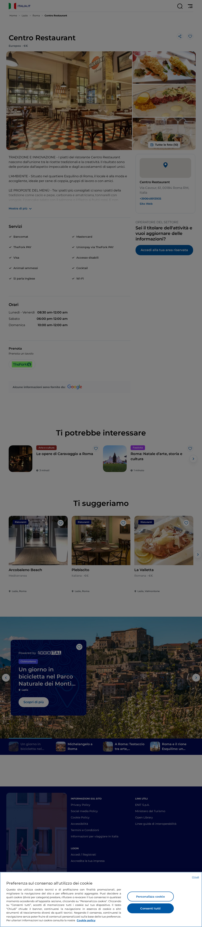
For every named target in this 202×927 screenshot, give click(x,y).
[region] (101, 899)
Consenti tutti (150, 908)
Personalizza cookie (150, 896)
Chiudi (195, 877)
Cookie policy (86, 920)
